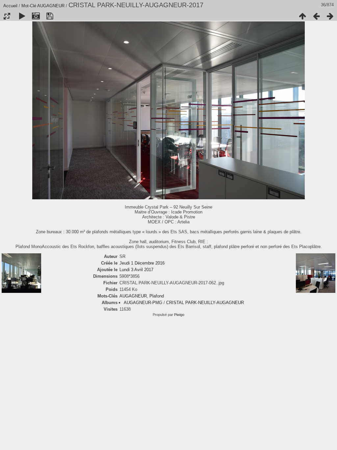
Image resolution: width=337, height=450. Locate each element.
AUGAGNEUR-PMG (143, 302)
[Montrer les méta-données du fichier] (36, 16)
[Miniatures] (302, 16)
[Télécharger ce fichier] (50, 16)
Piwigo (179, 315)
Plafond (156, 296)
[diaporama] (22, 16)
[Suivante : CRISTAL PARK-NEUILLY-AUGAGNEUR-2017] (330, 16)
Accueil (10, 5)
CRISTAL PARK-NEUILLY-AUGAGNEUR (205, 302)
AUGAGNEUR (51, 5)
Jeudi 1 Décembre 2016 (142, 263)
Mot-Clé (28, 5)
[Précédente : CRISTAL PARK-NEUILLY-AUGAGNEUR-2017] (316, 16)
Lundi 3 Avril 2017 (136, 269)
